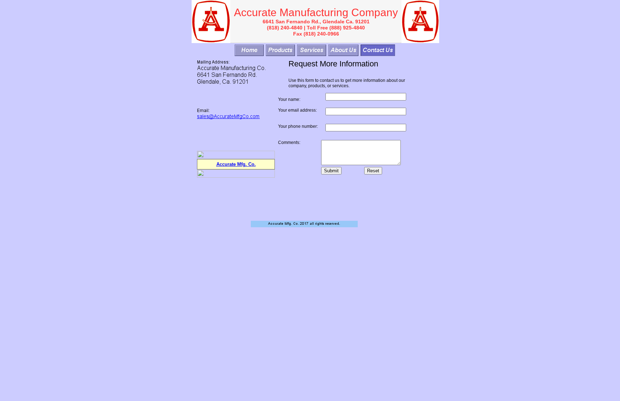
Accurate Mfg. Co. (236, 164)
